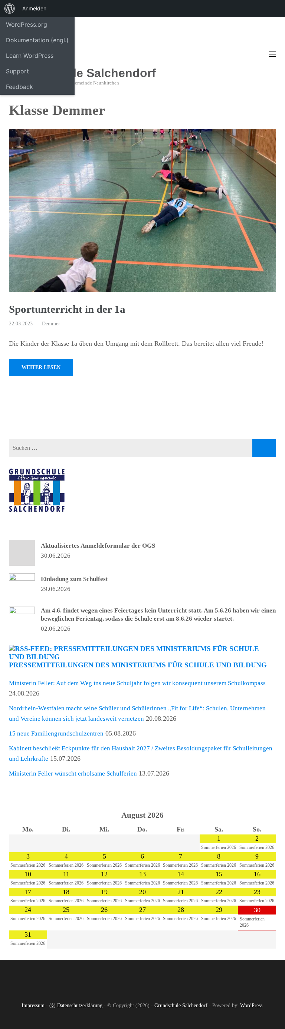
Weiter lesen (41, 367)
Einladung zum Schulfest (74, 578)
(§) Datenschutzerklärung (75, 1005)
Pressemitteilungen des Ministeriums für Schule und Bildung (138, 665)
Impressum (33, 1005)
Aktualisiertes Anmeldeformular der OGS (98, 545)
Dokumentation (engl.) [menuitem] (37, 40)
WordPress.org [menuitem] (26, 24)
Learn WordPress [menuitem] (29, 55)
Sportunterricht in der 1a (67, 309)
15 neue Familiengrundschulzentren (56, 733)
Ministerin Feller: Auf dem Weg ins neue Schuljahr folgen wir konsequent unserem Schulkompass (137, 683)
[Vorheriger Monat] (28, 816)
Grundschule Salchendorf (82, 73)
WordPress (251, 1005)
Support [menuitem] (17, 71)
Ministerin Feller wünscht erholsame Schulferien (73, 773)
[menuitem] (9, 8)
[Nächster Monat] (257, 816)
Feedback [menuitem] (19, 86)
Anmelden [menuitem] (34, 8)
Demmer (51, 323)
